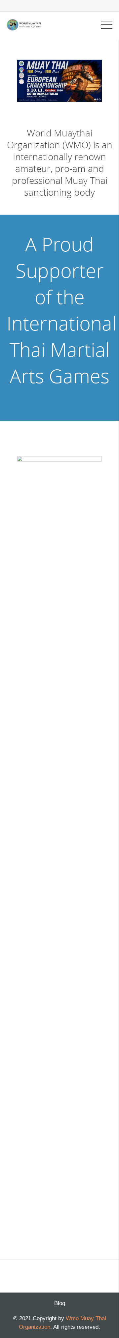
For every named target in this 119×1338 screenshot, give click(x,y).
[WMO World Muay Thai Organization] (24, 24)
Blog (59, 1303)
